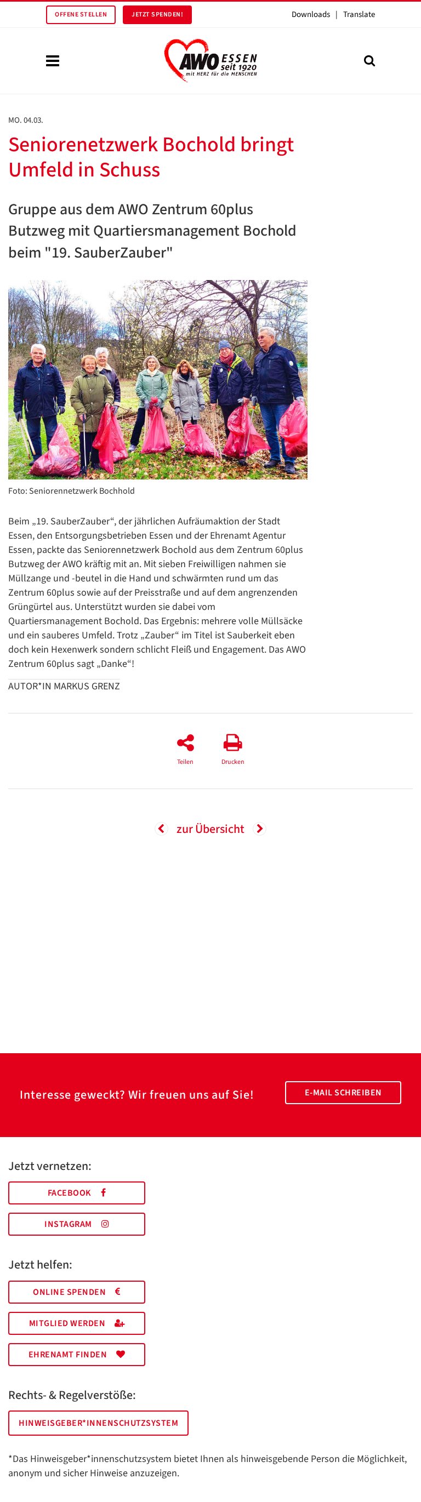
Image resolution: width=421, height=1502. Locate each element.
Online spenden (69, 1292)
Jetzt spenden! (157, 14)
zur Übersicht (210, 829)
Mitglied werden (67, 1323)
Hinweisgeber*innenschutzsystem (98, 1423)
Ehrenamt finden (68, 1355)
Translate (359, 14)
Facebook (70, 1193)
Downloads (311, 14)
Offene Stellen (81, 14)
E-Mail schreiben (343, 1093)
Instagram (68, 1224)
